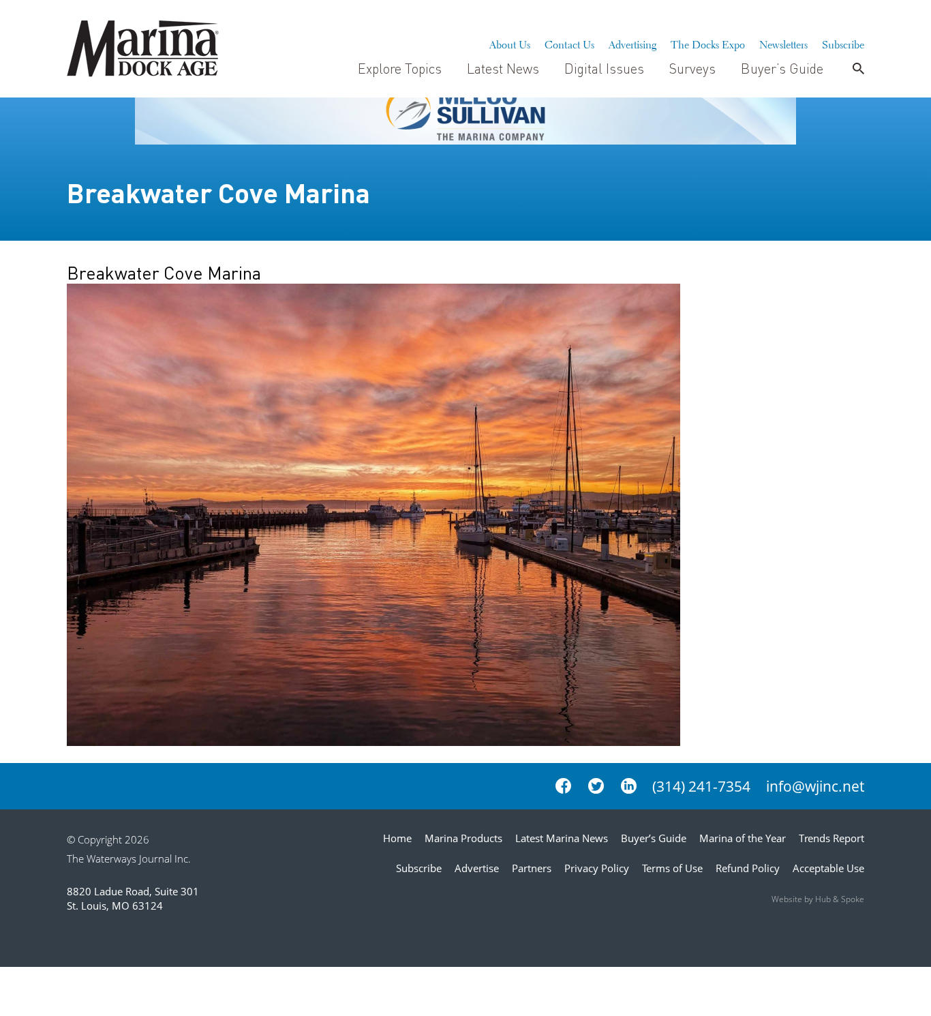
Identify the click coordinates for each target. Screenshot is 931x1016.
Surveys (692, 68)
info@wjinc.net (815, 786)
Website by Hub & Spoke (818, 899)
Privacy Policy (596, 868)
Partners (531, 868)
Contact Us (569, 43)
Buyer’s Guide (782, 68)
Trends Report (831, 838)
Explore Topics (400, 68)
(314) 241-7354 (701, 786)
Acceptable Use (828, 868)
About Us (509, 43)
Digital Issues (604, 68)
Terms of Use (672, 868)
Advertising (632, 43)
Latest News (503, 68)
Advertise (477, 868)
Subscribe (843, 43)
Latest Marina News (561, 838)
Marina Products (463, 838)
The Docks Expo (708, 43)
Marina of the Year (742, 838)
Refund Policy (748, 868)
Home (397, 838)
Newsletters (783, 43)
